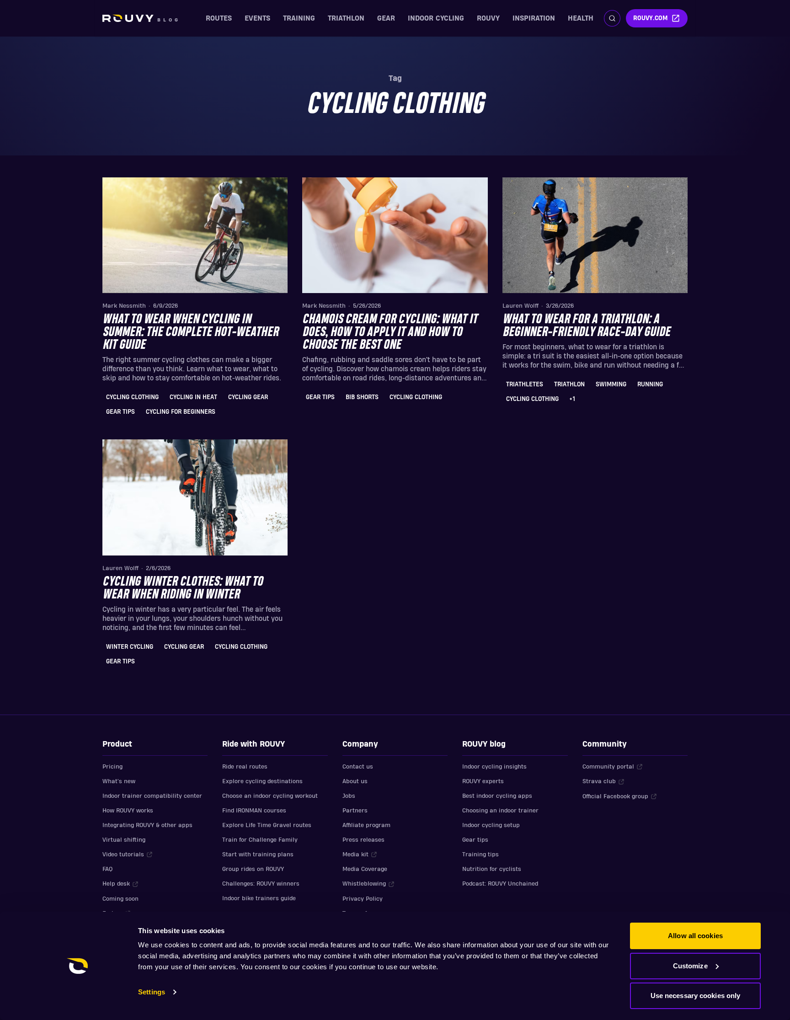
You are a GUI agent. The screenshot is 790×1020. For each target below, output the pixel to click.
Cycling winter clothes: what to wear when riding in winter (182, 588)
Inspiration (533, 18)
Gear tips (475, 840)
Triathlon (346, 18)
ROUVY (488, 18)
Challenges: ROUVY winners (260, 884)
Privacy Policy (362, 899)
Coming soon (120, 899)
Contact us (357, 767)
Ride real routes (244, 767)
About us (355, 781)
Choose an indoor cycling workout (270, 796)
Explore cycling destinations (262, 781)
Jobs (348, 796)
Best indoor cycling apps (497, 796)
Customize (690, 966)
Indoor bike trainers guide (259, 898)
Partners (355, 810)
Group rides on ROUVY (253, 869)
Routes (219, 18)
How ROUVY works (127, 810)
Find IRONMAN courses (254, 810)
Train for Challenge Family (260, 840)
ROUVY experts (483, 781)
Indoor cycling (436, 18)
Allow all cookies (695, 936)
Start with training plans (258, 854)
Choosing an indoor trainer (500, 810)
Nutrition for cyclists (491, 869)
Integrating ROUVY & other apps (147, 825)
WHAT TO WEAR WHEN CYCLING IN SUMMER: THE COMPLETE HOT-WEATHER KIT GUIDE (190, 332)
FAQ (107, 869)
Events (257, 18)
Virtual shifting (123, 840)
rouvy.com (650, 18)
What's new (118, 781)
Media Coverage (364, 869)
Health (580, 18)
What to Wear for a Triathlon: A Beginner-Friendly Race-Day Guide (586, 326)
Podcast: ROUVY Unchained (500, 884)
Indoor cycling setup (491, 825)
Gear (386, 18)
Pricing (112, 767)
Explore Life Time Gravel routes (266, 825)
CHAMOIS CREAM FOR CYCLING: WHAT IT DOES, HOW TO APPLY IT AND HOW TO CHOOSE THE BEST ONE (389, 332)
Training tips (480, 854)
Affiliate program (366, 825)
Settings (151, 992)
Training (299, 18)
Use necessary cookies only (696, 995)
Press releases (363, 840)
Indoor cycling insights (494, 767)
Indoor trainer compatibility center (152, 796)
